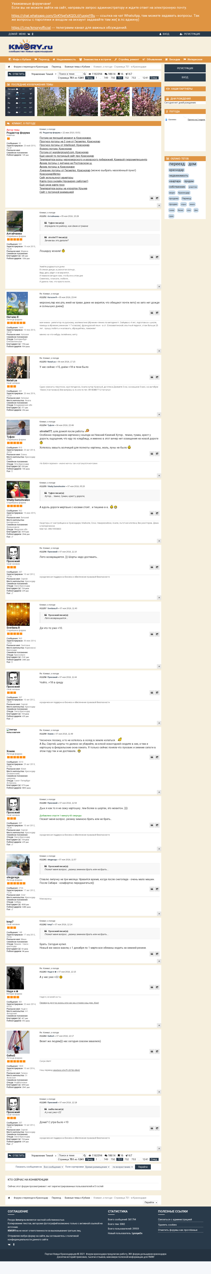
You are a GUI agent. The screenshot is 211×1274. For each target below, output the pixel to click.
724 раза (25, 588)
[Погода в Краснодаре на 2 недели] (196, 120)
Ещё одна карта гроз (52, 184)
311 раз (25, 408)
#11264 (43, 1036)
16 (121, 74)
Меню (22, 34)
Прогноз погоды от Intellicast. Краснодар (65, 145)
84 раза (25, 951)
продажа (173, 198)
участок (193, 187)
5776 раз (25, 785)
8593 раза (26, 788)
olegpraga (13, 877)
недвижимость (178, 175)
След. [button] (154, 77)
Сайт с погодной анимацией (57, 192)
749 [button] (106, 77)
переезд (177, 164)
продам (189, 181)
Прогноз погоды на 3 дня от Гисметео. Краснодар (70, 141)
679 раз (25, 591)
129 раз (25, 155)
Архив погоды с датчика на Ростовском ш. (66, 163)
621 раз (25, 1018)
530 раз (25, 466)
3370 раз (25, 532)
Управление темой (42, 74)
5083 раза (26, 907)
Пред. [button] (89, 77)
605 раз (25, 256)
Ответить (19, 74)
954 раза (26, 346)
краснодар (176, 170)
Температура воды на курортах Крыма (63, 188)
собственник (177, 186)
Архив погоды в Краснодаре (57, 166)
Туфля (11, 436)
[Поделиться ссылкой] (157, 198)
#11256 (43, 552)
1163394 (96, 74)
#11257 (43, 608)
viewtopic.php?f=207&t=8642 (66, 1070)
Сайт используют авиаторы (56, 177)
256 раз (25, 410)
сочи (189, 210)
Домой (13, 34)
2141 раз (25, 657)
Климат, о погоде (47, 129)
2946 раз (26, 534)
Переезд (56, 66)
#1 (41, 133)
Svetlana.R (13, 627)
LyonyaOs (137, 1233)
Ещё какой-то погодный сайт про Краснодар (67, 155)
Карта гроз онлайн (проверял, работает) (64, 181)
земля (192, 204)
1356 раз (26, 258)
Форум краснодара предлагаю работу (106, 1254)
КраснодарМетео (50, 174)
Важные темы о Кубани (77, 66)
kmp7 (10, 921)
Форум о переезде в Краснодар (31, 66)
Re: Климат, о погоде (49, 294)
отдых (183, 204)
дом (192, 164)
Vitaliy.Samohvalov (18, 500)
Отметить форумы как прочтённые (177, 1230)
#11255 (43, 486)
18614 (111, 74)
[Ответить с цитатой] (152, 198)
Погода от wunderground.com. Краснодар (64, 152)
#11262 (43, 924)
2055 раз (26, 660)
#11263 (43, 972)
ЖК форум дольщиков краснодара (147, 1254)
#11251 (43, 216)
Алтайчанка (14, 233)
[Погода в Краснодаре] (185, 115)
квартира (175, 181)
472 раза (26, 1021)
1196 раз (25, 344)
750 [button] (113, 77)
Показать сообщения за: (29, 1166)
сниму (171, 210)
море (172, 192)
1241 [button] (145, 77)
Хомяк (11, 751)
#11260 (43, 803)
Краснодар (184, 192)
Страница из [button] (71, 77)
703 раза (26, 469)
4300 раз (25, 904)
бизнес (180, 210)
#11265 (43, 1102)
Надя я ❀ (12, 991)
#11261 (43, 860)
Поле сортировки (74, 1166)
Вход (166, 34)
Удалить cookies (167, 1224)
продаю (173, 204)
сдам (171, 216)
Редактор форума (18, 132)
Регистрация (192, 34)
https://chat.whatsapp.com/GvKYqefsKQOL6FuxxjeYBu (53, 16)
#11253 (43, 362)
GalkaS (11, 1055)
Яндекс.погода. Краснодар (56, 148)
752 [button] (126, 77)
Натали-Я (12, 317)
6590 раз (25, 1085)
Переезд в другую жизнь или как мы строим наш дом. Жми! (69, 1003)
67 (130, 74)
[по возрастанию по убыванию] (123, 1167)
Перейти (149, 1202)
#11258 (43, 677)
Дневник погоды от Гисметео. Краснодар (65, 170)
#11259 (43, 734)
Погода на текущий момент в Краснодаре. (65, 137)
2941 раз (26, 1087)
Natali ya (12, 380)
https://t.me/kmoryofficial (31, 28)
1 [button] (96, 77)
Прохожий (13, 561)
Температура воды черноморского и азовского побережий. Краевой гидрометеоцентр (93, 159)
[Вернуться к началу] (159, 205)
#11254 (43, 425)
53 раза (25, 949)
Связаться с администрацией (175, 1219)
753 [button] (133, 77)
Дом (196, 210)
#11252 (43, 297)
